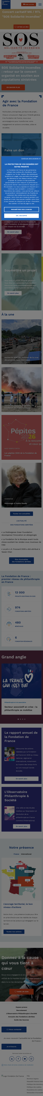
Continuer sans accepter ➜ (30, 158)
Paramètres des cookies (21, 209)
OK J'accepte (21, 215)
